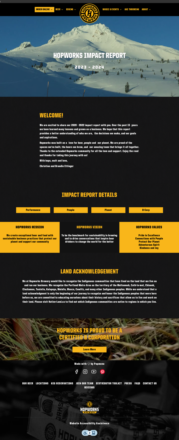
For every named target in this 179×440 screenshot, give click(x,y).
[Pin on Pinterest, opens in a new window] (102, 372)
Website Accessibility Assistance (89, 423)
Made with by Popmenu (53, 364)
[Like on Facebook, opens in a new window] (76, 372)
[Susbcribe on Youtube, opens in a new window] (93, 372)
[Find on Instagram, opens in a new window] (85, 372)
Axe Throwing (132, 9)
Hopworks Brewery (89, 407)
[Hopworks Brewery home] (89, 13)
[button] (44, 9)
